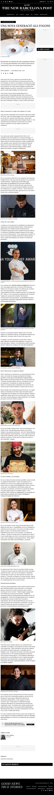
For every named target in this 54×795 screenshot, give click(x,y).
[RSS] (12, 1)
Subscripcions (49, 788)
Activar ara (29, 724)
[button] (48, 1)
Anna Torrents (5, 70)
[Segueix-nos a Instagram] (7, 1)
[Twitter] (3, 73)
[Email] (12, 73)
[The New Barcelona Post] (12, 785)
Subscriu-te (43, 1)
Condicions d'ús (41, 788)
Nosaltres (34, 786)
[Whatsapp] (7, 73)
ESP (52, 1)
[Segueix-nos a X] (3, 1)
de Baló (20, 485)
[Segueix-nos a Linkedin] (5, 1)
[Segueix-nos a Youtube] (9, 1)
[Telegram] (10, 73)
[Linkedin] (5, 73)
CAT (50, 1)
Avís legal (50, 786)
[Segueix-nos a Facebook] (1, 1)
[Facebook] (1, 73)
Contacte (28, 786)
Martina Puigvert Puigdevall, (20, 285)
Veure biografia (8, 736)
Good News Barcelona (8, 21)
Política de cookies (42, 786)
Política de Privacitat (31, 788)
